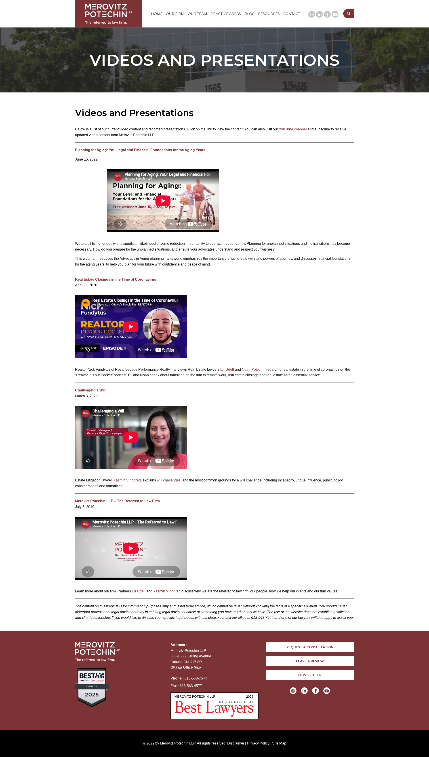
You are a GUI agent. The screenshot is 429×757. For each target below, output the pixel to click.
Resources (269, 14)
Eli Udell (227, 369)
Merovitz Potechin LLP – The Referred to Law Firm (117, 501)
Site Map (279, 743)
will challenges (169, 480)
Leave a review (310, 661)
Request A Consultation (309, 647)
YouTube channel (293, 129)
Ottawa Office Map (185, 667)
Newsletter (310, 675)
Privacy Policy (258, 743)
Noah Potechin (253, 369)
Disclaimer (235, 743)
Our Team (197, 14)
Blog (249, 14)
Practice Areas (226, 14)
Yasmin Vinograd (127, 480)
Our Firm (175, 14)
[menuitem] (156, 13)
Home (156, 14)
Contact (291, 14)
